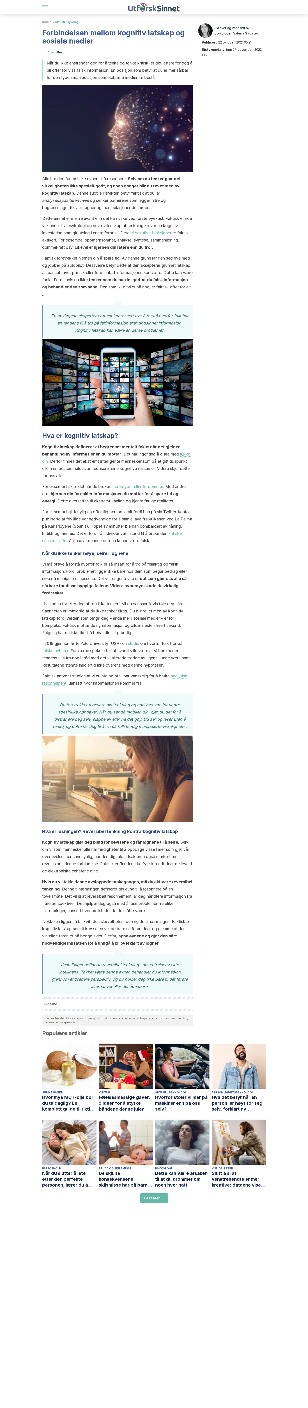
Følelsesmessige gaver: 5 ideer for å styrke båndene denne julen (124, 1103)
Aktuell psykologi (67, 22)
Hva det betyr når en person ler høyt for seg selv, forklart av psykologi (237, 1103)
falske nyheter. (55, 650)
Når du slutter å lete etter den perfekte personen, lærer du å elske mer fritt (65, 1179)
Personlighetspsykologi (232, 1092)
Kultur (46, 22)
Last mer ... (154, 1198)
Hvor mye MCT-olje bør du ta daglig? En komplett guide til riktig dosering (67, 1103)
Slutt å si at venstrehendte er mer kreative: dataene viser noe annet (237, 1179)
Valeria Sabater (245, 33)
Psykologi (163, 1168)
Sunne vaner (52, 1092)
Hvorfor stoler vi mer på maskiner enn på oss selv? (181, 1103)
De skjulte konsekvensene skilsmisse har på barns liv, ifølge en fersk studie (126, 1179)
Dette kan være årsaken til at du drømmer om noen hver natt (181, 1179)
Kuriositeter (222, 1168)
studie (133, 643)
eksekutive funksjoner (151, 232)
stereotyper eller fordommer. (137, 486)
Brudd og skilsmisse (115, 1168)
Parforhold (51, 1168)
